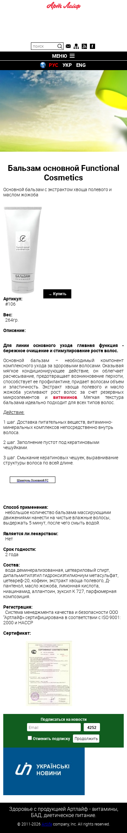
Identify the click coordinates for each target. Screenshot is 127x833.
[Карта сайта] (76, 46)
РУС (53, 65)
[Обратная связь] (68, 46)
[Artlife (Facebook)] (92, 46)
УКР (67, 65)
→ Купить (57, 293)
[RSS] (84, 46)
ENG (81, 65)
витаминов (65, 397)
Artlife (47, 823)
